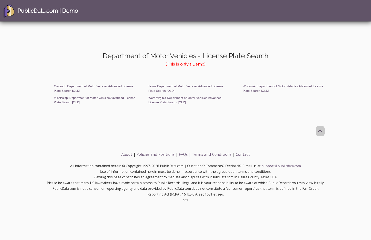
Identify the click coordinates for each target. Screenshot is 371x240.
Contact (243, 154)
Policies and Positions (156, 154)
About (126, 154)
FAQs (183, 154)
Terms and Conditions (211, 154)
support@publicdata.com (281, 166)
